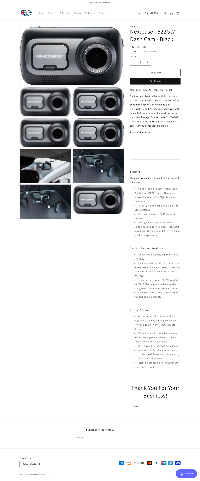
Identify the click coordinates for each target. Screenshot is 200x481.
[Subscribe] (123, 437)
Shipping (133, 51)
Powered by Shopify (43, 474)
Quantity (133, 56)
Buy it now (155, 81)
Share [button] (136, 406)
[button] (165, 13)
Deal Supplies (30, 474)
